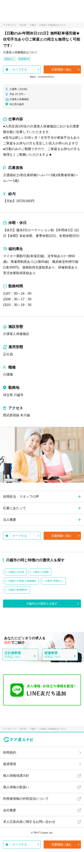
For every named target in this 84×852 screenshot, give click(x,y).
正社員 (8, 354)
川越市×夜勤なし (54, 580)
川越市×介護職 (41, 572)
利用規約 (9, 752)
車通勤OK (24, 59)
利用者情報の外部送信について (26, 798)
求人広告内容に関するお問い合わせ (29, 821)
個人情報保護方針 (16, 775)
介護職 (8, 374)
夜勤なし (9, 59)
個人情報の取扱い (16, 787)
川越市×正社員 (16, 572)
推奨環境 (9, 764)
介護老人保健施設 (16, 333)
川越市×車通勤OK (18, 589)
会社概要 (9, 810)
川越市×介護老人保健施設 (22, 580)
